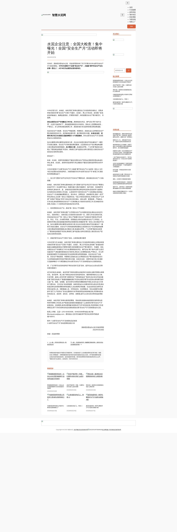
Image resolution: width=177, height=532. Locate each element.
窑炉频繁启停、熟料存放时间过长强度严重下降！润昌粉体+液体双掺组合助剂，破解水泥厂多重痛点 (122, 135)
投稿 (131, 26)
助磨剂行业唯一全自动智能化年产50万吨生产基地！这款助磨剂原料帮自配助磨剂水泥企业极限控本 (122, 152)
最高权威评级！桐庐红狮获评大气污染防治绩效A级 (122, 102)
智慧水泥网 (59, 15)
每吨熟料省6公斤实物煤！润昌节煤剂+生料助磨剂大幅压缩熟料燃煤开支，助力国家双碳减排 (122, 146)
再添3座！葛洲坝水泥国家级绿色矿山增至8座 (122, 90)
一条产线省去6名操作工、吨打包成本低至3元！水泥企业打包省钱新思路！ (122, 158)
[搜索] (128, 70)
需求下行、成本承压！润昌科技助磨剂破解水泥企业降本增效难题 (122, 187)
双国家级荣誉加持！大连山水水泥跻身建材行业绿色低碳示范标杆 (55, 386)
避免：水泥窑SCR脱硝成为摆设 (122, 179)
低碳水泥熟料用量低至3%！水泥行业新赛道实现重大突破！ (123, 192)
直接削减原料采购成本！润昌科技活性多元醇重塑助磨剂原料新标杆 (122, 182)
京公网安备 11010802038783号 (111, 429)
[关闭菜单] (127, 3)
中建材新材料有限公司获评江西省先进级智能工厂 (122, 95)
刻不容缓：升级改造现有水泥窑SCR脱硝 (122, 170)
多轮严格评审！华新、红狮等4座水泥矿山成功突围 (75, 385)
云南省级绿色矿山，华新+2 (120, 99)
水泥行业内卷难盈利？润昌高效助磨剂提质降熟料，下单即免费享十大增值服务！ (122, 165)
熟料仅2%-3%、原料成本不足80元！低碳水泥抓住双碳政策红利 (122, 140)
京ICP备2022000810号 (81, 429)
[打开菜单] (122, 14)
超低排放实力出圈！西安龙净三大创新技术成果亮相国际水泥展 (122, 175)
